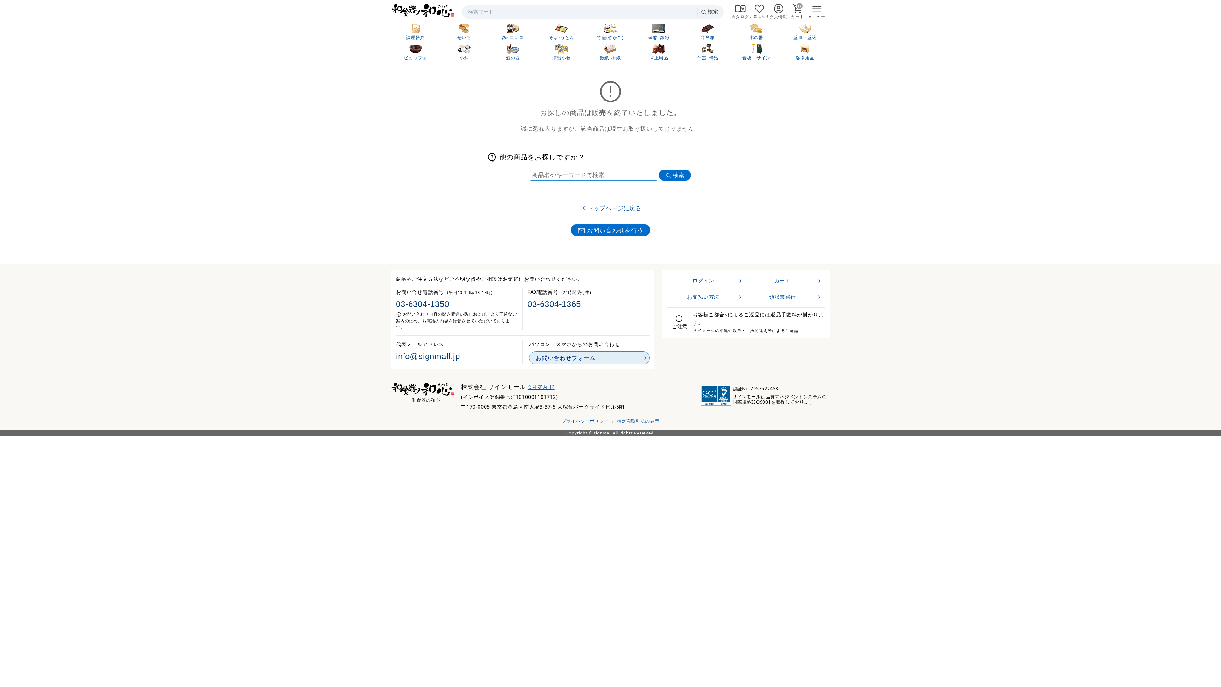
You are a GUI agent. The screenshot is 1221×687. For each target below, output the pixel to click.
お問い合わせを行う (615, 230)
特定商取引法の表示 (638, 421)
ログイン (703, 280)
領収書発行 (782, 296)
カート (782, 280)
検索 (713, 11)
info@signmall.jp (428, 356)
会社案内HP (541, 387)
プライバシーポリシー (585, 421)
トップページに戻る (614, 208)
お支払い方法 (703, 296)
